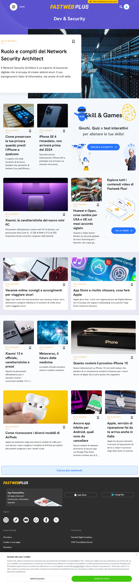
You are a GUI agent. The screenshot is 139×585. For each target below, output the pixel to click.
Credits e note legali (11, 542)
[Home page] (69, 7)
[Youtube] (26, 519)
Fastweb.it (7, 547)
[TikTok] (16, 519)
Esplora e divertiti (102, 147)
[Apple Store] (80, 495)
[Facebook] (46, 519)
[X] (56, 519)
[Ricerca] (121, 7)
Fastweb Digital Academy (81, 537)
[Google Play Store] (118, 495)
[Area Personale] (126, 7)
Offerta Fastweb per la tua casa (105, 2)
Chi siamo (7, 537)
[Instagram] (6, 519)
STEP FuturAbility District (82, 542)
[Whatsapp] (36, 519)
